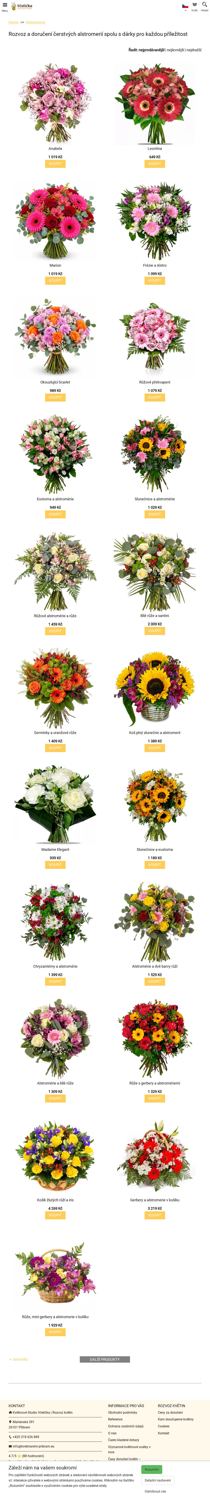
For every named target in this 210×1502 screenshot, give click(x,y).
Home (14, 22)
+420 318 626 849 (25, 1437)
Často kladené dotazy (123, 1440)
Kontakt (163, 1433)
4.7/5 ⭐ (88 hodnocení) (26, 1456)
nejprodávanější (151, 50)
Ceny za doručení (170, 1412)
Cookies (163, 1426)
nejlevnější (175, 50)
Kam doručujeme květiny (176, 1419)
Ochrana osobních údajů (126, 1426)
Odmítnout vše (155, 1491)
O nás (112, 1433)
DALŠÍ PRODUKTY (105, 1359)
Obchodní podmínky (122, 1412)
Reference (115, 1419)
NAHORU (20, 1359)
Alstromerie (35, 22)
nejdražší (194, 50)
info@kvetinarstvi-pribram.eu (33, 1446)
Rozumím (152, 1469)
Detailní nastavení (158, 1480)
